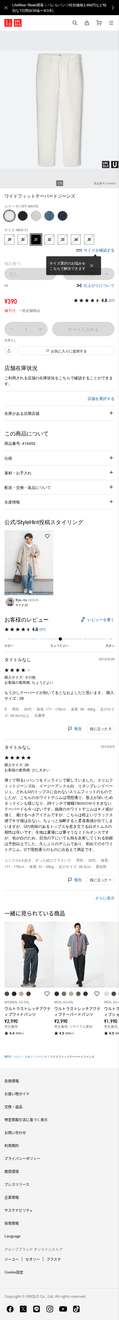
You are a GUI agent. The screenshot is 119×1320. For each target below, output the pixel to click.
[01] (9, 216)
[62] (36, 216)
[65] (49, 216)
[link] (65, 7)
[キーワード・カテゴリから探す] (75, 23)
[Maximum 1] (40, 329)
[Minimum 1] (11, 329)
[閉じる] (92, 266)
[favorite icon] (47, 994)
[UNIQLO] (13, 23)
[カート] (99, 23)
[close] (6, 8)
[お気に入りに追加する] (47, 536)
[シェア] (8, 350)
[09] (23, 216)
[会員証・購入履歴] (87, 23)
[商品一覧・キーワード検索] (111, 23)
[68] (63, 216)
